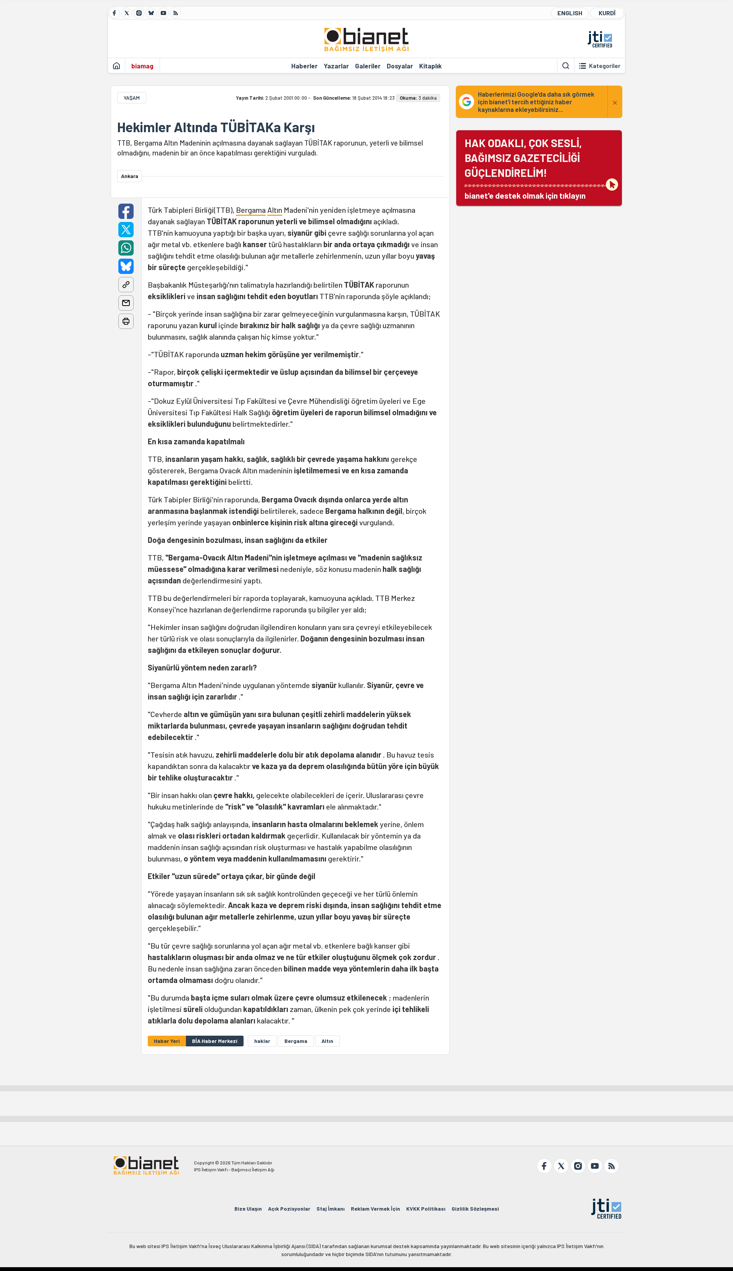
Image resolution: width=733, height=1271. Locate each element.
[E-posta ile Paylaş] (126, 303)
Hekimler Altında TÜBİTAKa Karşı (216, 127)
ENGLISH (569, 12)
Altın (274, 209)
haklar (262, 1041)
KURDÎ (607, 12)
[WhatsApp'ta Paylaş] (126, 248)
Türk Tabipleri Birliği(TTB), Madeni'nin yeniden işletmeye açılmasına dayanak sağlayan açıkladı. (294, 615)
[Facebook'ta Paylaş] (126, 211)
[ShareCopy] (126, 284)
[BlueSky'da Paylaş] (126, 266)
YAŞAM (132, 97)
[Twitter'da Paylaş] (126, 229)
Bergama (251, 209)
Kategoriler (604, 66)
